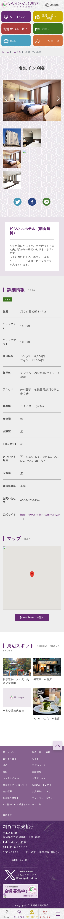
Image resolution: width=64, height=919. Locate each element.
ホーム (5, 52)
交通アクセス (39, 778)
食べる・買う (10, 758)
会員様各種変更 (11, 797)
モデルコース (39, 765)
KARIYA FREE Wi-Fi (42, 784)
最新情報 (36, 771)
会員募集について (41, 791)
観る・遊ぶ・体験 (41, 752)
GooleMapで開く (33, 617)
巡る (5, 765)
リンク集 (36, 804)
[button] (58, 98)
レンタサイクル (11, 778)
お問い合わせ (19, 860)
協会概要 (7, 791)
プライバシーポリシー (43, 797)
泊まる (17, 52)
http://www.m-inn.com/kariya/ (40, 514)
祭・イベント (10, 752)
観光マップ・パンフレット (16, 784)
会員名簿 (7, 814)
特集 (5, 771)
